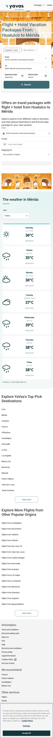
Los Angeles (6, 456)
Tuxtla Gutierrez (8, 490)
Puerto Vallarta (8, 479)
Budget (4, 139)
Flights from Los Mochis (11, 581)
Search (27, 84)
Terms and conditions (10, 630)
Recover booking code (10, 633)
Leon (4, 409)
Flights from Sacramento (11, 529)
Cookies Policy (9, 659)
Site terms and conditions (12, 648)
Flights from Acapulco (10, 598)
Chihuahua (6, 432)
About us (5, 637)
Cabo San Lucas (8, 485)
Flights (4, 697)
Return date (33, 75)
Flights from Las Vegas (11, 575)
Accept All (26, 733)
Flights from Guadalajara (11, 523)
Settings (26, 726)
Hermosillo (6, 444)
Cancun (5, 427)
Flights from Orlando (10, 540)
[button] (13, 77)
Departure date (11, 75)
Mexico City (6, 461)
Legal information (9, 656)
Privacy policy (7, 652)
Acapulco (5, 421)
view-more (26, 499)
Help (3, 644)
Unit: (5, 210)
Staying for (7, 150)
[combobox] (26, 133)
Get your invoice (8, 663)
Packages (39, 5)
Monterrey (6, 467)
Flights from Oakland (10, 535)
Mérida (4, 415)
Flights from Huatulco (10, 569)
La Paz (4, 450)
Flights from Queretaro (11, 592)
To (6, 66)
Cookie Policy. (27, 721)
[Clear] (46, 58)
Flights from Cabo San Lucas (13, 552)
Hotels (4, 701)
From (7, 57)
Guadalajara (6, 438)
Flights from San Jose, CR (12, 546)
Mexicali (5, 473)
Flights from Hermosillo (11, 564)
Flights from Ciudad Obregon (13, 558)
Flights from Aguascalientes (13, 604)
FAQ (3, 641)
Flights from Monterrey (11, 587)
